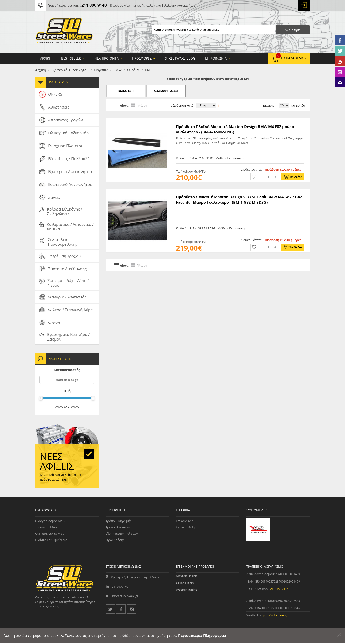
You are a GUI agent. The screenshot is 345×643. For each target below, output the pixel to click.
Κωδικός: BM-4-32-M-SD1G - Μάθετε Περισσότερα (210, 158)
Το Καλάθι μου (46, 527)
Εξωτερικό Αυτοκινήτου (69, 70)
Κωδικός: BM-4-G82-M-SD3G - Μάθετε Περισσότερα (212, 228)
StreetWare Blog (180, 58)
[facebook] (121, 609)
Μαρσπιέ (101, 70)
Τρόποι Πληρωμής (118, 521)
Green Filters (185, 583)
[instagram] (131, 609)
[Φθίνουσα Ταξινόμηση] (218, 105)
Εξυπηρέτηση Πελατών (122, 533)
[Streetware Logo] (64, 32)
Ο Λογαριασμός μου (50, 521)
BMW (117, 70)
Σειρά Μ (133, 70)
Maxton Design (66, 380)
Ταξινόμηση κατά (181, 105)
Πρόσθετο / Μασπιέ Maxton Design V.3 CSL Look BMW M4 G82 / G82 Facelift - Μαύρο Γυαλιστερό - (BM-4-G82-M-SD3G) (239, 199)
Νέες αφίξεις (57, 461)
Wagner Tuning (186, 589)
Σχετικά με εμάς (187, 527)
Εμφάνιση (269, 105)
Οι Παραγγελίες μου (49, 533)
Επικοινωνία (184, 521)
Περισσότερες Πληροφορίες (202, 635)
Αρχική (40, 70)
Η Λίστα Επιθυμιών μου (52, 540)
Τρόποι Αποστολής (119, 527)
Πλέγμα (142, 105)
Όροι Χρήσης (115, 540)
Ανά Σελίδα (297, 105)
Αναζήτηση (293, 30)
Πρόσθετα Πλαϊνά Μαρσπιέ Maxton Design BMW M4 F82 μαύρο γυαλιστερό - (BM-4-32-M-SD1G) (235, 129)
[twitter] (110, 609)
